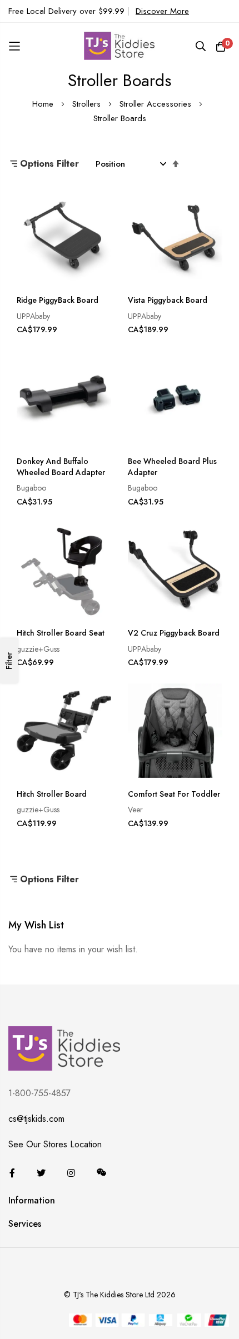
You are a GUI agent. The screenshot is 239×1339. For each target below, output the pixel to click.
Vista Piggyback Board (167, 300)
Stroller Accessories (157, 104)
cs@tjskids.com (36, 1118)
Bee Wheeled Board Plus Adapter (172, 467)
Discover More (162, 11)
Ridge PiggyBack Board (57, 300)
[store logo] (119, 46)
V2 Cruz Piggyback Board (174, 633)
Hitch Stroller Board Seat (60, 633)
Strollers (87, 104)
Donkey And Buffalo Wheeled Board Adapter (61, 467)
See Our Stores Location (55, 1144)
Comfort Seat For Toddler (174, 794)
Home (44, 104)
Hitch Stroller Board (52, 794)
